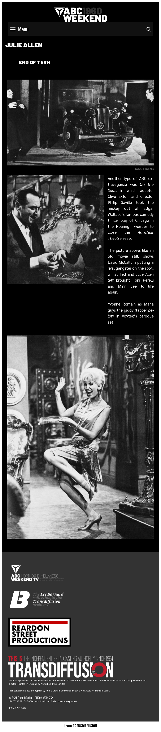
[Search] (149, 29)
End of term (34, 62)
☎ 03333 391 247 (18, 701)
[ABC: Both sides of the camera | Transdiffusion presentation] (80, 14)
